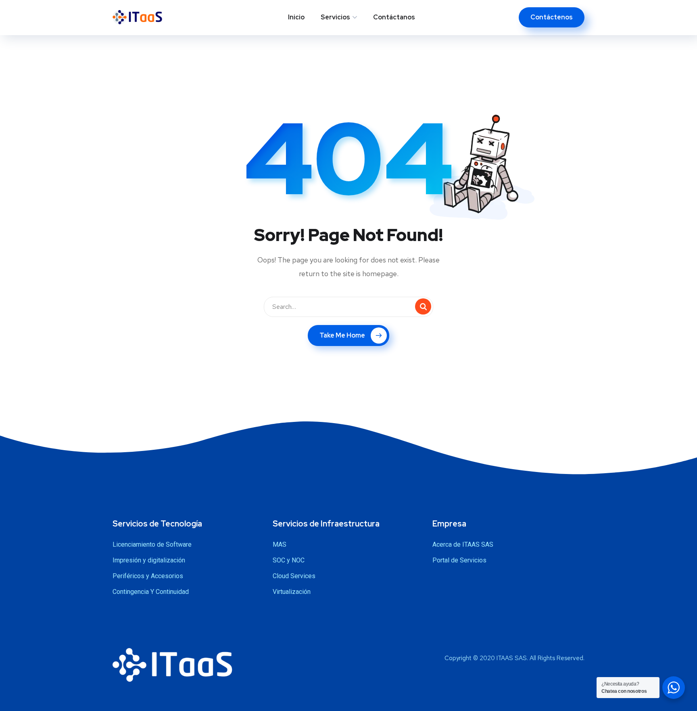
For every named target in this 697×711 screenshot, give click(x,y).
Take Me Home (342, 335)
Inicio (296, 17)
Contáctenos (551, 17)
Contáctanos (394, 17)
